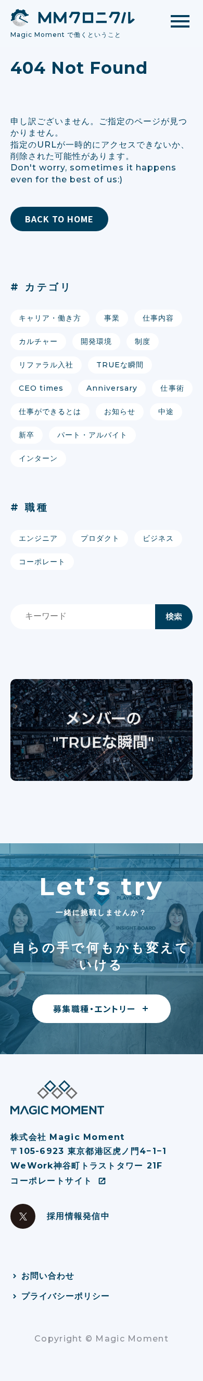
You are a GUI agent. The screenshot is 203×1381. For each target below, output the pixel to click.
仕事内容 (158, 318)
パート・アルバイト (92, 435)
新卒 (26, 435)
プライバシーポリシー (65, 1296)
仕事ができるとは (50, 411)
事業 (112, 318)
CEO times (41, 388)
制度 (142, 341)
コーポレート (42, 561)
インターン (38, 458)
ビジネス (158, 538)
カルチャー (38, 341)
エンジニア (38, 538)
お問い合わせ (47, 1276)
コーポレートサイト (51, 1181)
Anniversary (111, 388)
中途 (166, 411)
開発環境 (96, 341)
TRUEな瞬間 (120, 364)
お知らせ (119, 411)
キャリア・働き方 (50, 318)
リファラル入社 (46, 364)
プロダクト (100, 538)
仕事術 (172, 388)
